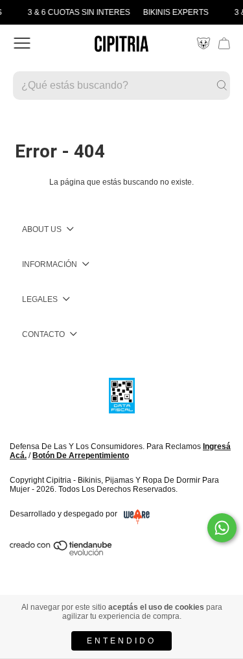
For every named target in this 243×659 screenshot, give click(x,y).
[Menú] (22, 43)
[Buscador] (121, 85)
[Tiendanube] (61, 552)
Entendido (121, 640)
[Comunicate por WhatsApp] (222, 527)
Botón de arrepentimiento (80, 455)
